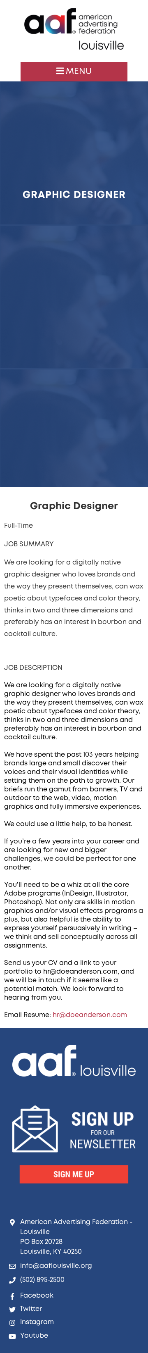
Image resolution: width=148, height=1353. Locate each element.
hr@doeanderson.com (90, 1015)
